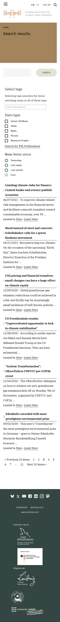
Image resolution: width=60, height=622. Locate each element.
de (38, 4)
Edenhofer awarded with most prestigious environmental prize (27, 416)
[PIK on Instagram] (42, 495)
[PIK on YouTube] (24, 495)
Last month (17, 170)
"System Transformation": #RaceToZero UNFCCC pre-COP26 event (28, 371)
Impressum (21, 507)
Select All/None (19, 121)
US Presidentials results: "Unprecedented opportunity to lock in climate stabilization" (29, 323)
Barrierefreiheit (30, 512)
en (32, 4)
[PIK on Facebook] (30, 495)
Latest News (31, 219)
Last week (16, 165)
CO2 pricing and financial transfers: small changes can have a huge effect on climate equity (30, 280)
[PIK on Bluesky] (13, 495)
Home (6, 27)
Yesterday (16, 160)
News (14, 130)
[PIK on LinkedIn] (36, 495)
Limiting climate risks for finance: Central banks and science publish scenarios (28, 190)
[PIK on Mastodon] (48, 495)
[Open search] (54, 4)
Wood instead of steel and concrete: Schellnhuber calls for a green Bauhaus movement (29, 233)
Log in (46, 4)
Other (14, 126)
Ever (13, 174)
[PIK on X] (18, 495)
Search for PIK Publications (22, 146)
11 (22, 464)
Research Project (20, 140)
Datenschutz (37, 507)
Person (14, 135)
